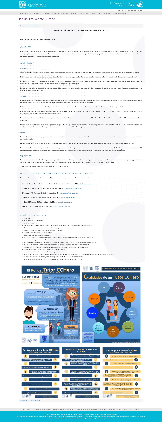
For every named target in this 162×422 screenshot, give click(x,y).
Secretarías (55, 13)
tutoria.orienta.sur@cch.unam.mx (59, 206)
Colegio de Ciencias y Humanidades (122, 4)
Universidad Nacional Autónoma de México (37, 5)
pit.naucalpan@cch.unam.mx (68, 193)
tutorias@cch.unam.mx (84, 184)
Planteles (46, 13)
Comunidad (64, 13)
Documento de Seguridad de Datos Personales (91, 409)
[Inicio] (139, 4)
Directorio (107, 13)
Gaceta (93, 13)
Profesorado (84, 13)
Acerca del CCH (25, 13)
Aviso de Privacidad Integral (41, 409)
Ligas (99, 13)
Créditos (136, 409)
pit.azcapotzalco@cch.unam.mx (71, 188)
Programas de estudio (120, 13)
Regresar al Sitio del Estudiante (30, 26)
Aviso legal (26, 409)
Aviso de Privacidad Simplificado (63, 409)
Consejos (36, 13)
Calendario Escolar (115, 409)
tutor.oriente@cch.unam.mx (63, 202)
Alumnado (74, 13)
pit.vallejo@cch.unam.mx (67, 197)
